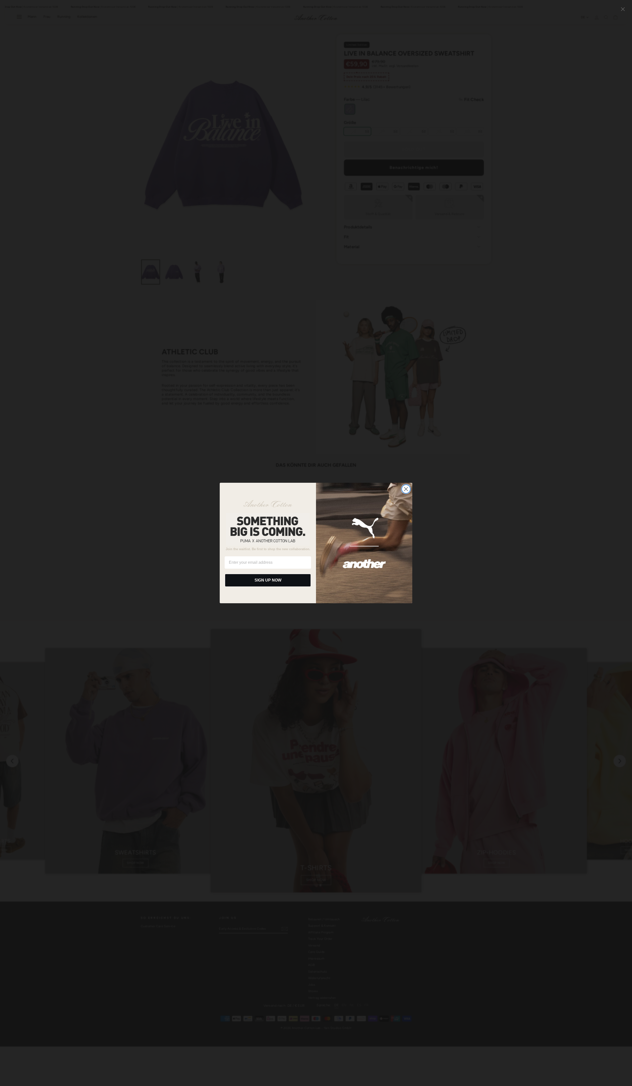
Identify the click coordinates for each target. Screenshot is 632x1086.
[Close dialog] (406, 489)
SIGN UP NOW (268, 580)
